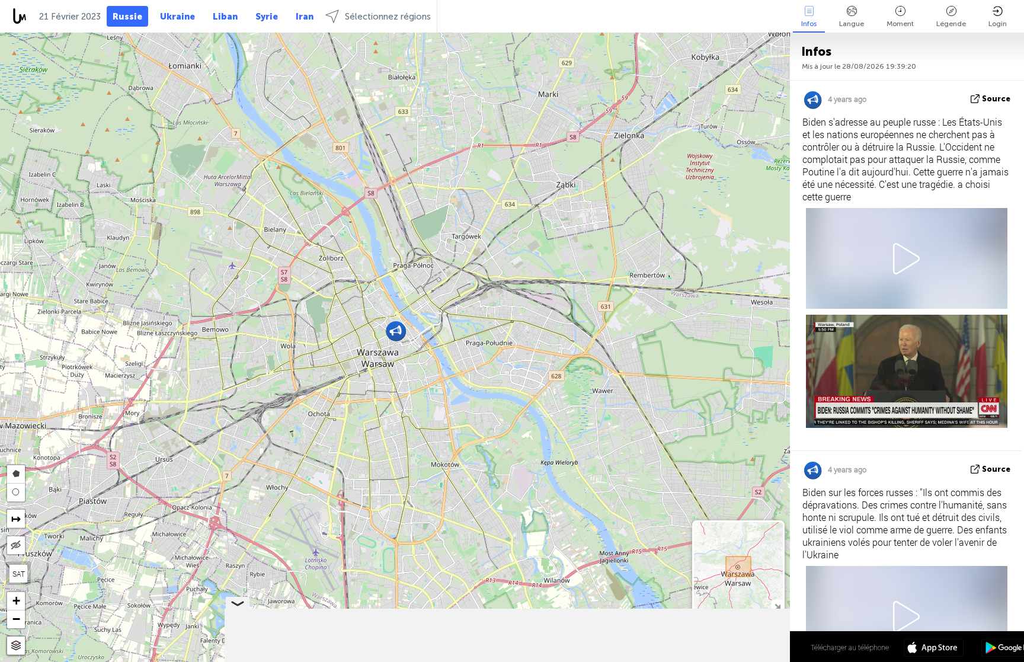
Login (997, 24)
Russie (127, 16)
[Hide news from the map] (16, 545)
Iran (304, 16)
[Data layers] (16, 646)
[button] (395, 331)
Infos (809, 24)
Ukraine (177, 16)
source (996, 98)
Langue (851, 24)
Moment (900, 24)
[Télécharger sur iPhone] (934, 649)
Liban (225, 16)
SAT (18, 573)
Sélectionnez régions (388, 16)
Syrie (266, 16)
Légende (951, 24)
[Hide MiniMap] (777, 605)
